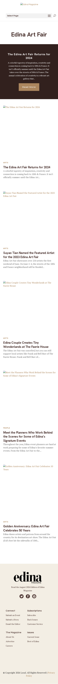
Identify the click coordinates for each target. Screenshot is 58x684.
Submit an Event (13, 615)
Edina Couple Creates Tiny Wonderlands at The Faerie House (26, 345)
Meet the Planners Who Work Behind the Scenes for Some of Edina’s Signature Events (28, 436)
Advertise (10, 641)
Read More (29, 87)
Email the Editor (13, 624)
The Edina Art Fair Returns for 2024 (29, 56)
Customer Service (35, 624)
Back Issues (32, 619)
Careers (9, 645)
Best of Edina (33, 641)
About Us (10, 637)
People (6, 428)
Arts (5, 163)
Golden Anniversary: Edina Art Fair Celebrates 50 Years (26, 528)
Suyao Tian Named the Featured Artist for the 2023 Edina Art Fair (28, 255)
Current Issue (33, 637)
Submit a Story (12, 619)
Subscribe (31, 615)
